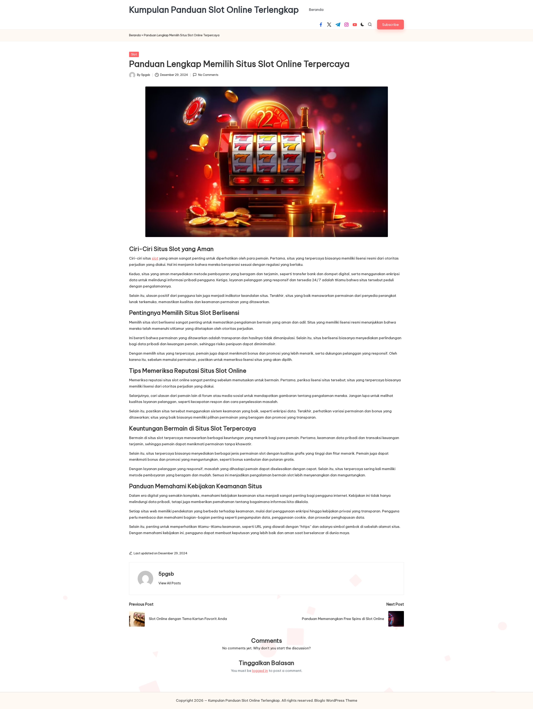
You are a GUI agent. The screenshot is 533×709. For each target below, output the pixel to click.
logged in (260, 670)
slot (155, 258)
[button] (390, 24)
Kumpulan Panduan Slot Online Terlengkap (214, 9)
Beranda (135, 35)
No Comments (208, 75)
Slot (134, 54)
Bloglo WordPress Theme (335, 700)
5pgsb (166, 574)
